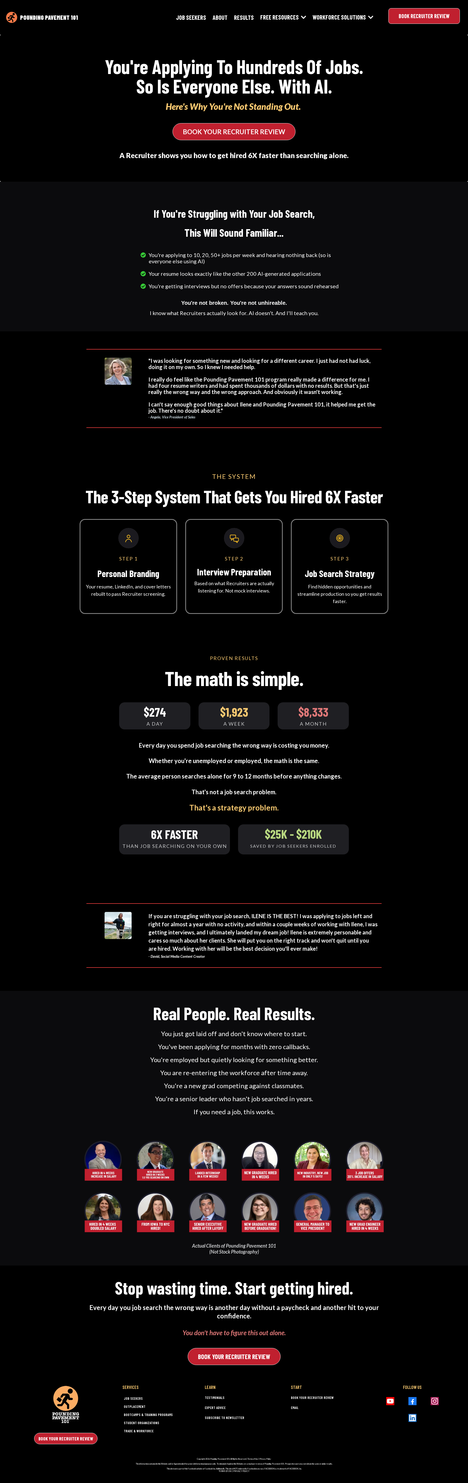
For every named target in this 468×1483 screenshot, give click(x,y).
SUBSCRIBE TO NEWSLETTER (224, 1417)
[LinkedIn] (412, 1418)
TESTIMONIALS (215, 1397)
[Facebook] (412, 1401)
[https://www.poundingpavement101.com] (66, 1404)
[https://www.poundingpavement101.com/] (11, 17)
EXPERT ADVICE (215, 1407)
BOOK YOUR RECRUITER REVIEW (312, 1397)
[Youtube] (390, 1401)
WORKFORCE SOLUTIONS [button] (340, 17)
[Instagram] (435, 1401)
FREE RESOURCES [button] (280, 17)
